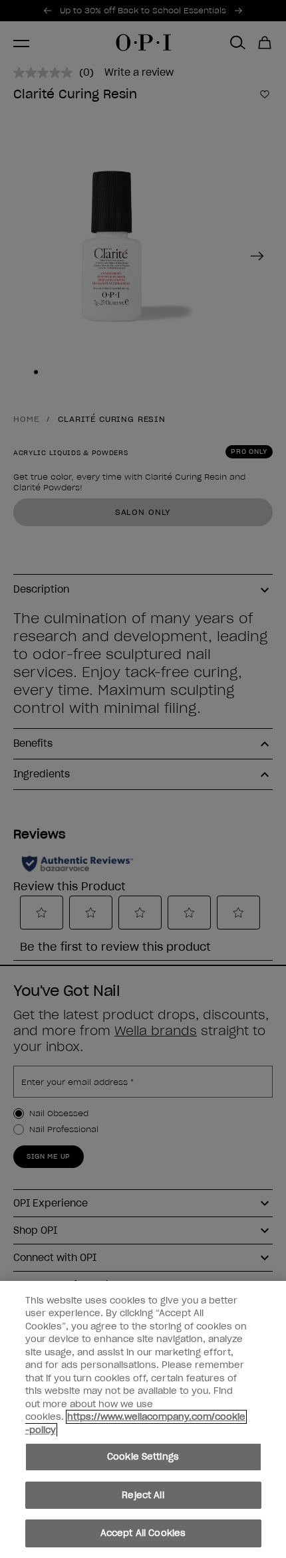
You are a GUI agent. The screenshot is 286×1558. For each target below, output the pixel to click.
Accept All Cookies (143, 1533)
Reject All (143, 1495)
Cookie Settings (143, 1456)
